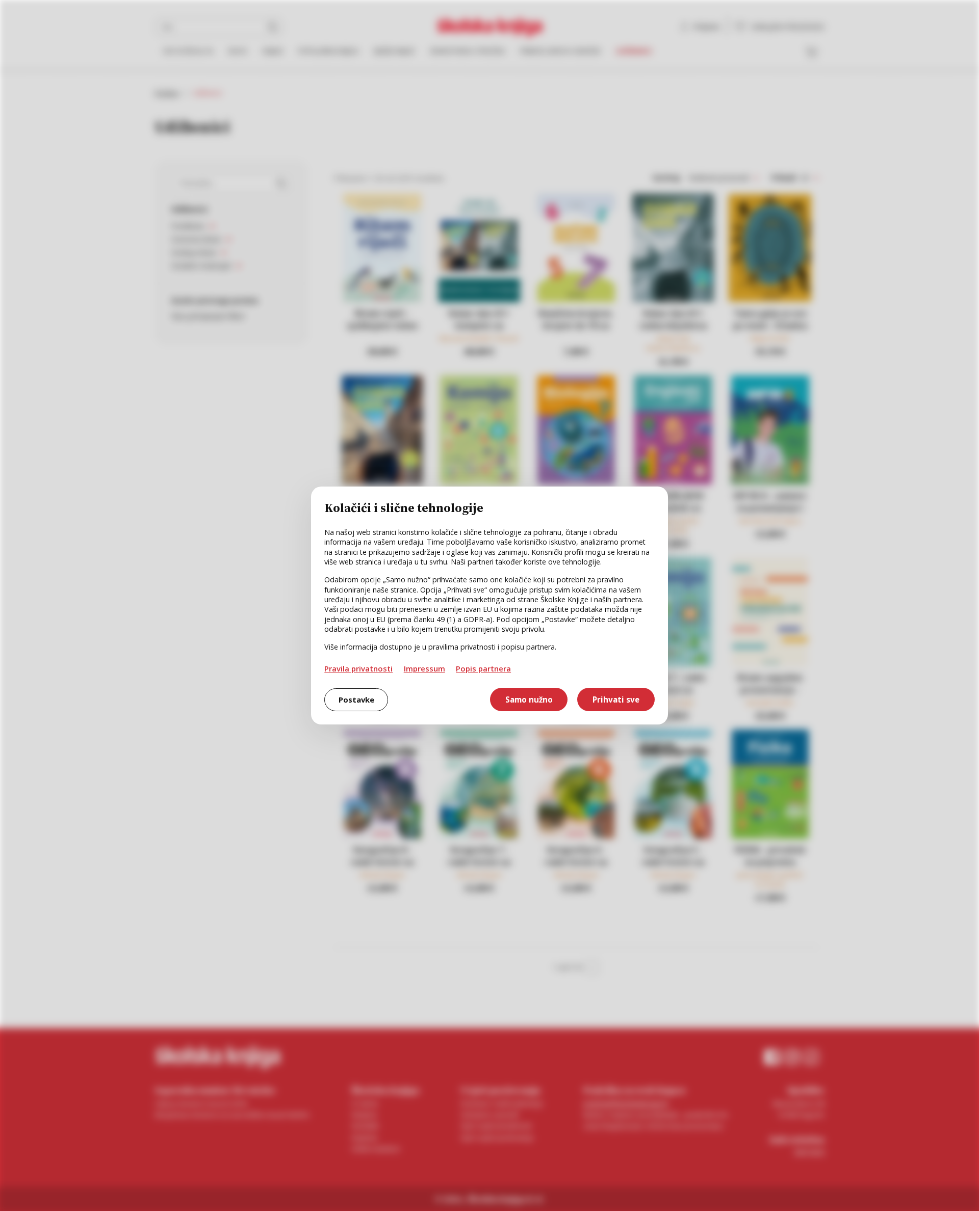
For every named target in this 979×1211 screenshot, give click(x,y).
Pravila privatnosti (358, 668)
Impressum (424, 668)
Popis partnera (483, 668)
